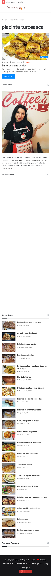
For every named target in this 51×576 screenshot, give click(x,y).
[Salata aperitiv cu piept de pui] (8, 511)
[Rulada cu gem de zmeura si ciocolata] (8, 500)
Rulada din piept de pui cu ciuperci (30, 388)
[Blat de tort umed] (8, 380)
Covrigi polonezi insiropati (27, 333)
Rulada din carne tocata (26, 344)
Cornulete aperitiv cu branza (28, 421)
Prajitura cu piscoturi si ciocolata (29, 399)
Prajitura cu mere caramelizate (29, 410)
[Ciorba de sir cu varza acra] (8, 457)
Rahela (6, 62)
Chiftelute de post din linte (27, 486)
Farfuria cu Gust (22, 160)
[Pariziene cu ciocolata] (8, 358)
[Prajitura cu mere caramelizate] (8, 413)
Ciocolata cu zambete (39, 160)
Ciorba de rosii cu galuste (27, 432)
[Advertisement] (25, 245)
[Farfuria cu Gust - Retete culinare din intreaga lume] (16, 8)
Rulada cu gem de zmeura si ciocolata (32, 497)
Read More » (8, 76)
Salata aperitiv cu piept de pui (28, 508)
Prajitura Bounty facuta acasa (29, 322)
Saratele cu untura (24, 464)
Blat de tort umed (24, 377)
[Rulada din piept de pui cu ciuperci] (8, 391)
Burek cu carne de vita (14, 65)
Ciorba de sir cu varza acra (27, 454)
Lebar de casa (22, 519)
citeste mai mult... (9, 168)
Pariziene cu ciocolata (25, 355)
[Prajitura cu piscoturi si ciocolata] (8, 402)
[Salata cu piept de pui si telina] (8, 479)
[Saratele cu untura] (8, 468)
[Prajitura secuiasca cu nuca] (8, 533)
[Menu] (3, 9)
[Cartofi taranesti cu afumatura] (8, 446)
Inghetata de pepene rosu (16, 2)
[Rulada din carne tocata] (8, 347)
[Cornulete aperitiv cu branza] (8, 424)
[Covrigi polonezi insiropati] (8, 336)
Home (5, 20)
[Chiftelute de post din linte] (8, 490)
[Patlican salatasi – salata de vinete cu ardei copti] (8, 369)
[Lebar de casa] (8, 522)
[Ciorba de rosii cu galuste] (8, 435)
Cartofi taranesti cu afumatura (29, 443)
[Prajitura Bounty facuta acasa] (8, 325)
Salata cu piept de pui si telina (28, 475)
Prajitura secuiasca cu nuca (28, 530)
